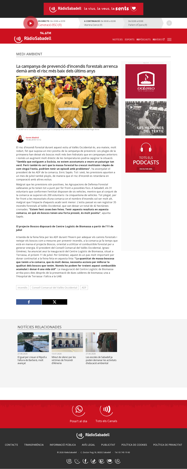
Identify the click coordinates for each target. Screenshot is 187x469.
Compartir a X (54, 302)
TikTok (93, 461)
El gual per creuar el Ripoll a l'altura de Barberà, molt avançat (32, 360)
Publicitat (108, 444)
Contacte (11, 444)
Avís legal (88, 444)
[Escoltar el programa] (45, 23)
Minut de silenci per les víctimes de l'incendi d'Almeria (64, 360)
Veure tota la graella (169, 23)
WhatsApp (118, 461)
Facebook (85, 461)
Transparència (34, 444)
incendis (22, 287)
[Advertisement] (145, 192)
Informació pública (63, 444)
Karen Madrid (32, 137)
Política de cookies (134, 444)
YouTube (110, 461)
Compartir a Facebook (29, 302)
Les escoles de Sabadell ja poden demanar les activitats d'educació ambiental (101, 360)
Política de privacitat (167, 444)
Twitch (101, 461)
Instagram (69, 461)
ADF (84, 287)
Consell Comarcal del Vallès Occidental (54, 287)
